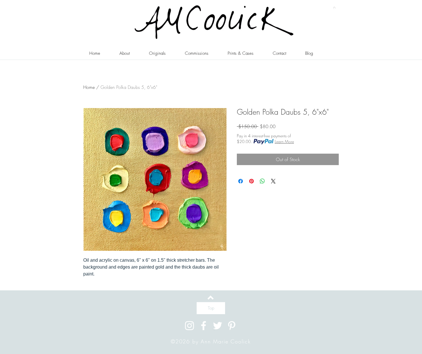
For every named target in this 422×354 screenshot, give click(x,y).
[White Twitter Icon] (218, 326)
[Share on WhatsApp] (262, 181)
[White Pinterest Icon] (232, 326)
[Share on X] (273, 181)
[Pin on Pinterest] (251, 181)
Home (89, 87)
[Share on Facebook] (240, 181)
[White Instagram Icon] (189, 326)
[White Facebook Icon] (204, 326)
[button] (334, 8)
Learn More (284, 141)
